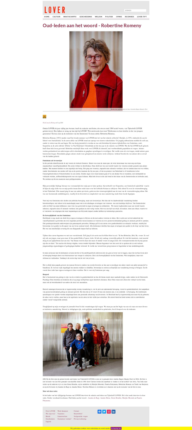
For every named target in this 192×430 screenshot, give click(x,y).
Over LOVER (50, 411)
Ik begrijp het (116, 428)
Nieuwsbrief (78, 414)
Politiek (109, 17)
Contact (76, 411)
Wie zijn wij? (50, 414)
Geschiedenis (86, 17)
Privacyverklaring (80, 419)
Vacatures (61, 414)
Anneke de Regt (93, 398)
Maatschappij (69, 17)
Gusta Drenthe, (116, 398)
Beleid (48, 416)
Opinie (119, 17)
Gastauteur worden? (64, 419)
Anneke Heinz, (105, 398)
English (48, 421)
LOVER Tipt (142, 17)
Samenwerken (62, 416)
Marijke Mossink (128, 398)
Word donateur (63, 411)
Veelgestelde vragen (81, 416)
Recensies (129, 17)
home (46, 17)
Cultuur (56, 17)
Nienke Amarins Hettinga (49, 123)
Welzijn (98, 17)
